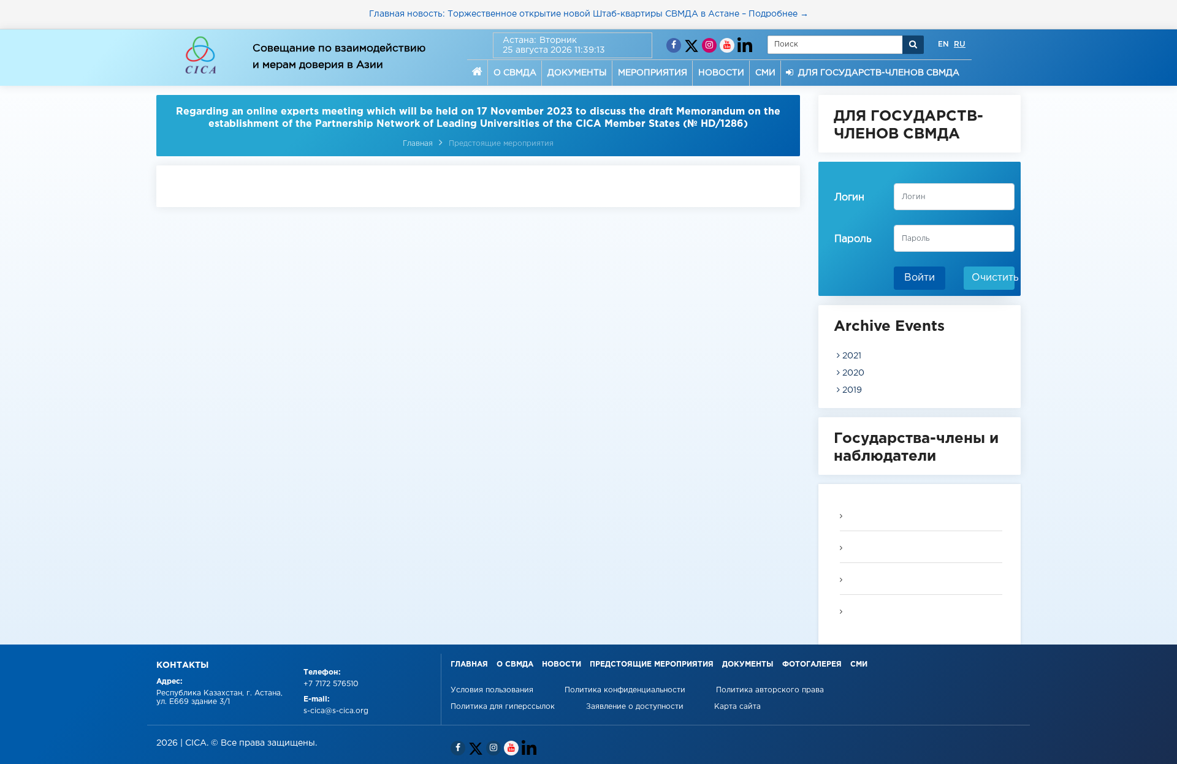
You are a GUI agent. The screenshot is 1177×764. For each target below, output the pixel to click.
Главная (418, 143)
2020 (852, 373)
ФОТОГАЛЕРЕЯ (812, 664)
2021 (850, 356)
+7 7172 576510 (331, 684)
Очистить (993, 277)
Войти (919, 277)
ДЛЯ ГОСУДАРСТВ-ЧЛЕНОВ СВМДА (876, 73)
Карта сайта (737, 706)
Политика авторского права (770, 690)
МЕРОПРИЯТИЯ (652, 73)
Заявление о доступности (636, 706)
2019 (851, 390)
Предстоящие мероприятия (501, 143)
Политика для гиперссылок (503, 706)
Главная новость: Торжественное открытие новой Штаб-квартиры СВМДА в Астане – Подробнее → (589, 14)
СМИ (765, 73)
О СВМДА (514, 73)
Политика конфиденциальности (626, 690)
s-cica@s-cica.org (335, 711)
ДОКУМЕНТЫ (577, 73)
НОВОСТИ (721, 73)
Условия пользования (493, 690)
